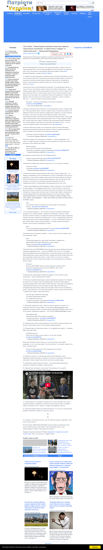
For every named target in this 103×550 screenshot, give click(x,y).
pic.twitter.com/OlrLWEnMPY (41, 168)
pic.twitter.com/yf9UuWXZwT (48, 318)
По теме (12, 158)
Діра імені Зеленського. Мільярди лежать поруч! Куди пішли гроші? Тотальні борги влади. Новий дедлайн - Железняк (12, 141)
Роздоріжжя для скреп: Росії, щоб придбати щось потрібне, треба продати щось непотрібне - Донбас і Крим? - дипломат (64, 443)
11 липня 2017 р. (47, 105)
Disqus (60, 456)
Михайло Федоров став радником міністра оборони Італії (12, 111)
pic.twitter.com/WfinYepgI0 (52, 134)
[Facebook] (70, 54)
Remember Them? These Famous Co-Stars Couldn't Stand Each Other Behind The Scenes (55, 8)
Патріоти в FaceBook (83, 47)
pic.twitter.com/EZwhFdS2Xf (61, 228)
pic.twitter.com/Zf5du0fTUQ (53, 158)
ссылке (32, 84)
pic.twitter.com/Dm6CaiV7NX (43, 244)
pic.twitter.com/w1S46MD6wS (34, 104)
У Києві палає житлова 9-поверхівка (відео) (11, 52)
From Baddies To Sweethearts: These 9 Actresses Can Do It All (85, 7)
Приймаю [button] (95, 547)
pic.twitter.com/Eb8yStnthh (61, 150)
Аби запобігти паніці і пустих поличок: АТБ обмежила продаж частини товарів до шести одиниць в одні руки (13, 62)
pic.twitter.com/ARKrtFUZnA (56, 300)
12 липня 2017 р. (52, 136)
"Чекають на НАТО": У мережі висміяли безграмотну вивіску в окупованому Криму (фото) (64, 450)
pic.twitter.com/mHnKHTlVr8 (33, 337)
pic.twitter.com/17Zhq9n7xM (40, 206)
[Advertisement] (51, 31)
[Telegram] (68, 54)
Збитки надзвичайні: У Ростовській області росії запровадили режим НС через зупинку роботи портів (12, 132)
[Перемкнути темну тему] (92, 3)
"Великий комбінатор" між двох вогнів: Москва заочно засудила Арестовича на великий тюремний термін (12, 104)
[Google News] (65, 54)
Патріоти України (47, 73)
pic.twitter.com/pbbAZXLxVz (34, 270)
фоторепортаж (57, 124)
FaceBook (36, 456)
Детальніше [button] (42, 547)
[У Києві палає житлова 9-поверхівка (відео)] (13, 165)
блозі (65, 71)
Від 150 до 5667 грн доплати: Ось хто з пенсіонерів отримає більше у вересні (12, 150)
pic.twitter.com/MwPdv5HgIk (34, 351)
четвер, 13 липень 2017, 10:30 (30, 53)
